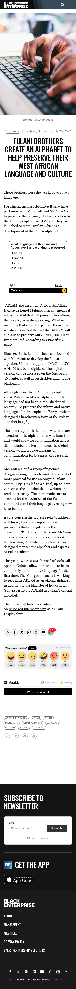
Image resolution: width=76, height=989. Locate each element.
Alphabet (39, 727)
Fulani (48, 718)
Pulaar (23, 727)
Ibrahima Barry (32, 723)
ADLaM (36, 718)
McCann (10, 727)
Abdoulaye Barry (16, 718)
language (53, 723)
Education (12, 131)
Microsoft (11, 723)
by (37, 131)
